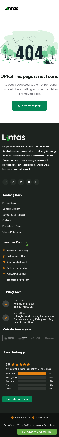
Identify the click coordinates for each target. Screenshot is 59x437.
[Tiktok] (5, 182)
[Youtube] (29, 182)
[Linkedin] (21, 182)
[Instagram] (13, 182)
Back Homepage (31, 105)
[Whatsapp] (36, 182)
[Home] (13, 137)
